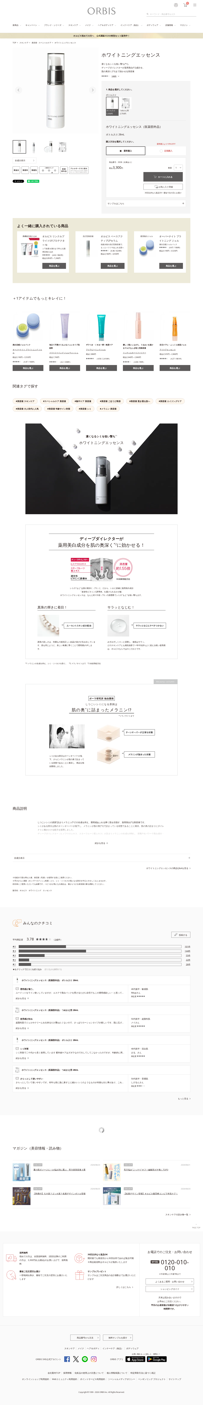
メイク (88, 25)
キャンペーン (31, 25)
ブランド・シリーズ (52, 25)
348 (56, 939)
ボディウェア (152, 25)
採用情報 (67, 1372)
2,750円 (124, 112)
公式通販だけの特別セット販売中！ (101, 35)
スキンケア (73, 25)
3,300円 (110, 112)
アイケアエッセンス (168, 349)
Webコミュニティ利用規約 (64, 1379)
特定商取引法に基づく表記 (142, 1372)
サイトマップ (175, 1379)
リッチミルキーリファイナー (134, 353)
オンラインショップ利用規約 (35, 1379)
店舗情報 (169, 25)
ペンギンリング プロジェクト (152, 1379)
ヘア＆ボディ (93, 1348)
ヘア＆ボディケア (105, 25)
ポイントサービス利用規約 (92, 1379)
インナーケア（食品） (130, 25)
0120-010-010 (175, 1265)
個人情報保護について (117, 1372)
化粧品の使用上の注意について (89, 1372)
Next (92, 90)
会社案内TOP (54, 1372)
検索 (148, 14)
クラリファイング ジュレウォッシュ (63, 353)
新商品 (15, 25)
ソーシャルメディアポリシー (121, 1379)
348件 (114, 76)
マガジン (184, 25)
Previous (18, 90)
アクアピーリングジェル (96, 349)
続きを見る (100, 843)
